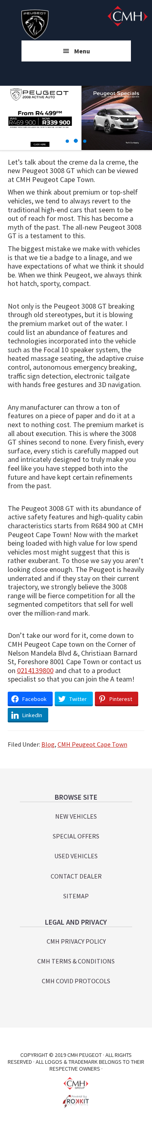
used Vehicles (76, 856)
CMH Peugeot (35, 24)
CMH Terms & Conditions (76, 961)
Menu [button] (82, 51)
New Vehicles (76, 816)
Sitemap (76, 896)
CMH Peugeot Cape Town (92, 744)
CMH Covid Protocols (76, 981)
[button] (67, 141)
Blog (48, 744)
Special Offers (76, 836)
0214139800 (35, 670)
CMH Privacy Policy (76, 941)
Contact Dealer (76, 876)
